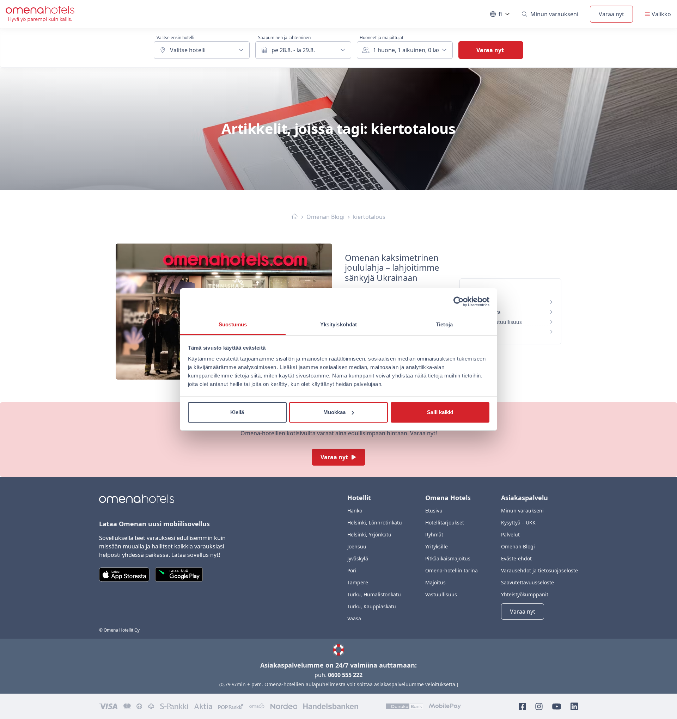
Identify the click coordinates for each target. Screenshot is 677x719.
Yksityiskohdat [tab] (338, 324)
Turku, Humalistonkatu (374, 594)
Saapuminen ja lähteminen (284, 38)
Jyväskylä (357, 558)
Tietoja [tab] (444, 324)
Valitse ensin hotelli (175, 38)
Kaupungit (481, 331)
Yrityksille (436, 546)
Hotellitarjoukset (444, 522)
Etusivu (434, 510)
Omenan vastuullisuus (495, 322)
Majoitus (435, 582)
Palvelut (510, 534)
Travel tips (481, 302)
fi (504, 15)
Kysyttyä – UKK (518, 522)
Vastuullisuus (441, 594)
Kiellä (237, 412)
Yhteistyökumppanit (524, 594)
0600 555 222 (345, 675)
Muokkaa (334, 412)
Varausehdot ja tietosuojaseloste (539, 570)
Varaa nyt (611, 14)
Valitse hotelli (188, 50)
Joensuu (356, 546)
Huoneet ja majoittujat (381, 38)
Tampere (357, 582)
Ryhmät (434, 534)
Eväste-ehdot (516, 558)
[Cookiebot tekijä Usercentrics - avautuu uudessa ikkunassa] (458, 301)
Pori (351, 570)
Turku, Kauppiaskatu (371, 606)
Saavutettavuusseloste (527, 582)
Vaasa (354, 618)
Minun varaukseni (554, 14)
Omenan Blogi (325, 217)
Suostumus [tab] (233, 324)
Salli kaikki (440, 412)
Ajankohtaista (485, 312)
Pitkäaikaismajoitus (447, 558)
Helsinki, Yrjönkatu (369, 534)
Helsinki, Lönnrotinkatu (374, 522)
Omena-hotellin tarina (451, 570)
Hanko (354, 510)
